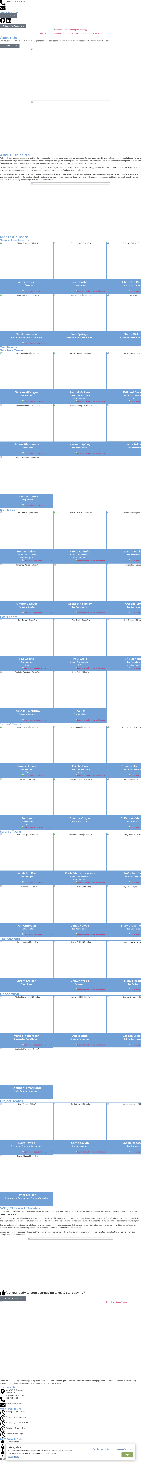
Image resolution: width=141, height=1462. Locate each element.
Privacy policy (13, 1456)
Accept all (127, 1454)
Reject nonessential (101, 1449)
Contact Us (98, 33)
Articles (86, 33)
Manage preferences (122, 1449)
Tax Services (56, 33)
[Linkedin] (9, 20)
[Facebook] (3, 20)
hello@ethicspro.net (9, 12)
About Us (42, 33)
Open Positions (72, 33)
